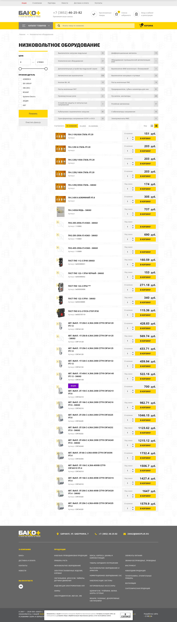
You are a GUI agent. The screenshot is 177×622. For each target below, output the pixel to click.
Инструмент (130, 565)
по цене (83, 126)
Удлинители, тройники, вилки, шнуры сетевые (103, 592)
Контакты (98, 3)
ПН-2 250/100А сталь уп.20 (81, 159)
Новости (65, 3)
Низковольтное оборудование (41, 34)
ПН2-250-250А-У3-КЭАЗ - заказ (83, 235)
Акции (24, 3)
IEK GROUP (27, 83)
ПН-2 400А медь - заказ (79, 210)
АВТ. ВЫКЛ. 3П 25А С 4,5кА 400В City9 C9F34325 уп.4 (90, 504)
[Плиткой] (152, 126)
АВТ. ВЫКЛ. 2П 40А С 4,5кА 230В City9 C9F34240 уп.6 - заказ (91, 441)
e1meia (148, 616)
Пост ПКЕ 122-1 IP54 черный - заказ (86, 273)
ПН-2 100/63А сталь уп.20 (80, 134)
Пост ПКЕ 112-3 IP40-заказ (81, 260)
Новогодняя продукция (135, 570)
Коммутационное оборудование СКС (106, 575)
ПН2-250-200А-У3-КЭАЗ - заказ (83, 223)
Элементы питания (133, 555)
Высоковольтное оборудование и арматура (104, 569)
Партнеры (52, 3)
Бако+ (21, 555)
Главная (22, 34)
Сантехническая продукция (137, 588)
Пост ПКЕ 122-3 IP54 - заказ (81, 298)
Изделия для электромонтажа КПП (69, 586)
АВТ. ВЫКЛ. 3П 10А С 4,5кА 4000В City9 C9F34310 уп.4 (86, 466)
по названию (71, 126)
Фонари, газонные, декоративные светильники (104, 599)
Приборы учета (60, 560)
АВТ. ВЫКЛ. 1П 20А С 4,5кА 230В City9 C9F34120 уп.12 (91, 324)
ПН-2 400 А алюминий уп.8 (81, 197)
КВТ (24, 105)
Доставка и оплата (81, 3)
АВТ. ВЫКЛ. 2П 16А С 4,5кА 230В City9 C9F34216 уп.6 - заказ (90, 403)
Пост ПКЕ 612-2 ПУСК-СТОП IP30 (83, 311)
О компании (37, 3)
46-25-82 (67, 12)
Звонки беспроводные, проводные (140, 560)
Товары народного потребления (104, 563)
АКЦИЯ (25, 101)
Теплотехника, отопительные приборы (138, 577)
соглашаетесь (51, 615)
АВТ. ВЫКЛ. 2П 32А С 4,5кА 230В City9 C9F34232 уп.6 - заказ (90, 428)
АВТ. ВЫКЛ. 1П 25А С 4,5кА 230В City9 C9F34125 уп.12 (90, 349)
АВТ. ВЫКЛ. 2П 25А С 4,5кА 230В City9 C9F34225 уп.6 (90, 416)
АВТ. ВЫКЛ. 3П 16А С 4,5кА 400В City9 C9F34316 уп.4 (91, 479)
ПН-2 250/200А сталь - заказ (82, 185)
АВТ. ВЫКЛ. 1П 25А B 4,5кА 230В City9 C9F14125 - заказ (90, 337)
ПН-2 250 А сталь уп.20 (79, 147)
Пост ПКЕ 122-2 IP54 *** (79, 286)
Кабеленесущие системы (101, 580)
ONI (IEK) (26, 88)
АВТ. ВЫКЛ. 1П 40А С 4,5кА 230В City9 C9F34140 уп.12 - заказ (91, 374)
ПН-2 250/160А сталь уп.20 (81, 172)
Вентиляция (130, 583)
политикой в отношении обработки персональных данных (78, 614)
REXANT (26, 92)
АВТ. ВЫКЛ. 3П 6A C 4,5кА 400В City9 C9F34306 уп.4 (90, 454)
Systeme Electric (29, 96)
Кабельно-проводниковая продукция (70, 555)
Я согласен (125, 615)
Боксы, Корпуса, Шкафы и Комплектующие (101, 556)
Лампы (57, 591)
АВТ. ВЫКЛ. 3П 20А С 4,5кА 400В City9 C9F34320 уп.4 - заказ (91, 492)
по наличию (93, 126)
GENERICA (27, 79)
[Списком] (156, 126)
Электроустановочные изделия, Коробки (68, 571)
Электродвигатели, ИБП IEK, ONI (68, 596)
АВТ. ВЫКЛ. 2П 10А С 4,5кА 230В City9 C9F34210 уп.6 (91, 392)
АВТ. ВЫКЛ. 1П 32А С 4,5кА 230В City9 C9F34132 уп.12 (90, 362)
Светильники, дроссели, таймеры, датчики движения (69, 579)
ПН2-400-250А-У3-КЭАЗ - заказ (83, 248)
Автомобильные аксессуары (102, 586)
